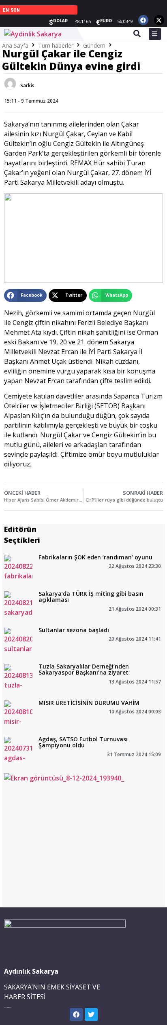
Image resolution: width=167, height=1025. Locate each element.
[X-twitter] (159, 20)
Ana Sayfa (15, 45)
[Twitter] (91, 1014)
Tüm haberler (55, 45)
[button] (25, 295)
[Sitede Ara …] (137, 35)
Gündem (94, 45)
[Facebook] (143, 20)
